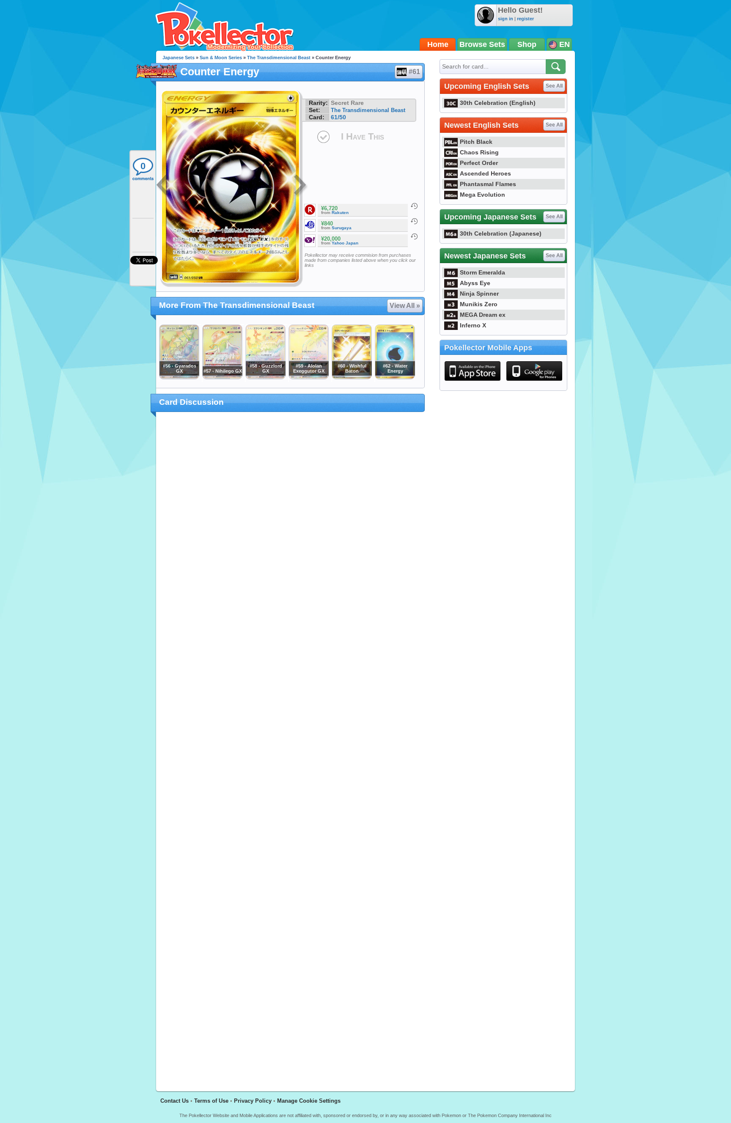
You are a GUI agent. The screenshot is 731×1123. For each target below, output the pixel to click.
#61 (414, 71)
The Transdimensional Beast (279, 57)
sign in (505, 18)
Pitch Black (476, 141)
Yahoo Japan (345, 243)
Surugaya (342, 227)
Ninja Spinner (479, 293)
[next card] (301, 186)
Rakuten (340, 212)
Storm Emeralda (482, 272)
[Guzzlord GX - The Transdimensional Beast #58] (265, 377)
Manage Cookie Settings (309, 1101)
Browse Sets (482, 44)
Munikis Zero (478, 304)
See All (554, 86)
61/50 (338, 117)
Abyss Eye (475, 283)
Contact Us (174, 1101)
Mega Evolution (482, 194)
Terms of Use (211, 1101)
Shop (526, 44)
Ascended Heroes (485, 173)
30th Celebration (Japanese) (500, 233)
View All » (405, 305)
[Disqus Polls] (290, 528)
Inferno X (473, 325)
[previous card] (163, 186)
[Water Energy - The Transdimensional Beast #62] (394, 377)
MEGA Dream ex (483, 314)
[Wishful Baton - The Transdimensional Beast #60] (351, 377)
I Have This (362, 136)
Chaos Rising (479, 152)
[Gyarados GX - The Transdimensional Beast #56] (179, 377)
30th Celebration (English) (498, 102)
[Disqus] (290, 746)
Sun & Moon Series (221, 57)
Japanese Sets (178, 57)
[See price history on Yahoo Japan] (414, 236)
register (525, 18)
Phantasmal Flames (488, 184)
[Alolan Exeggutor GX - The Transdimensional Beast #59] (308, 377)
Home (437, 44)
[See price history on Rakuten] (414, 206)
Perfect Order (479, 162)
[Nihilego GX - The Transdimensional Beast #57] (222, 377)
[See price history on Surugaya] (414, 221)
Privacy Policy (253, 1101)
